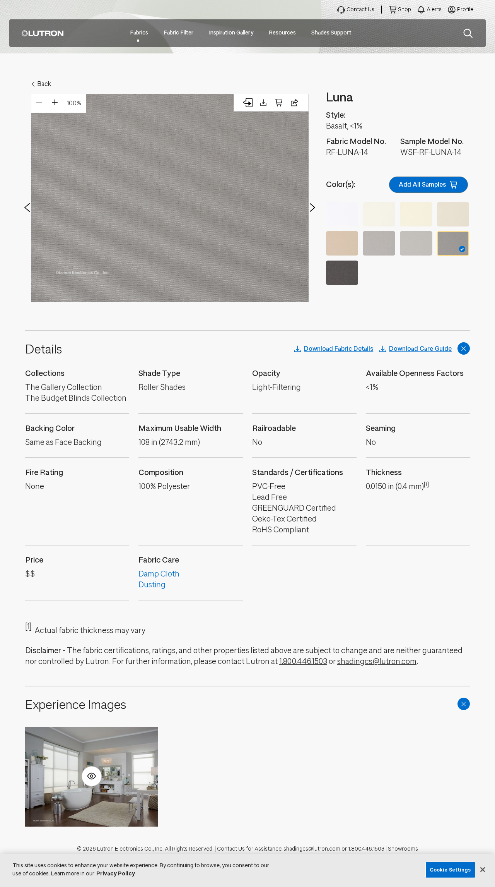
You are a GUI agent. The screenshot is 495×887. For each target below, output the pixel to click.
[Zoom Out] (39, 103)
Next (312, 207)
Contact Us (360, 9)
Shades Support (331, 32)
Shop (404, 9)
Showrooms (403, 849)
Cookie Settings (450, 870)
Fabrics (139, 32)
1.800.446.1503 (303, 661)
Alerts (434, 9)
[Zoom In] (54, 103)
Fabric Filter (178, 32)
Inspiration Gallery (231, 32)
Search (468, 33)
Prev (27, 207)
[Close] (482, 869)
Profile (465, 9)
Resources (282, 32)
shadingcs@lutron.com (376, 661)
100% (74, 103)
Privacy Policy (115, 873)
